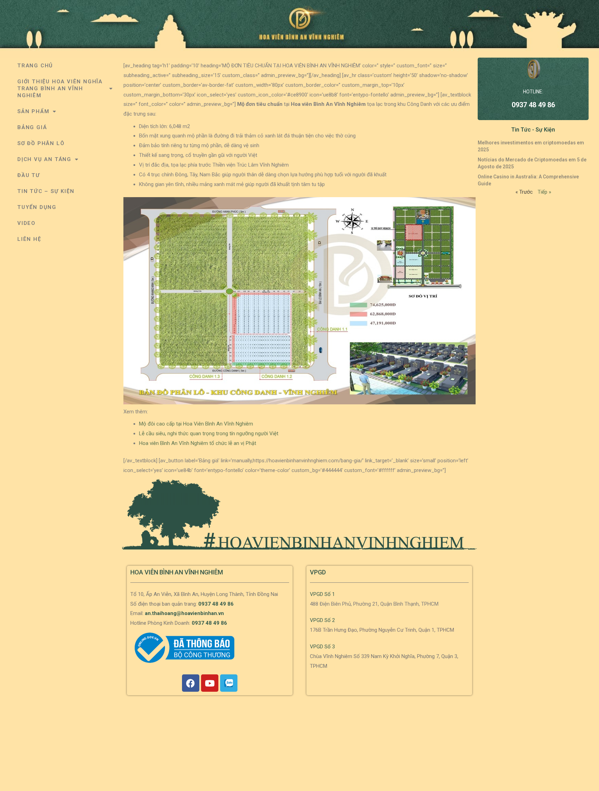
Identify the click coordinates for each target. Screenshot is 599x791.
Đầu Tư (28, 175)
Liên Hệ (29, 239)
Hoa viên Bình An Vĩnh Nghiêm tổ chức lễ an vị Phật (197, 443)
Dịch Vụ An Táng (44, 159)
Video (26, 223)
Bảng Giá (32, 127)
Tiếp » (544, 192)
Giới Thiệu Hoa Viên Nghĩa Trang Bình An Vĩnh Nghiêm (60, 88)
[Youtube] (209, 683)
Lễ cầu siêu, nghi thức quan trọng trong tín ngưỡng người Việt (208, 433)
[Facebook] (190, 683)
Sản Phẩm (33, 111)
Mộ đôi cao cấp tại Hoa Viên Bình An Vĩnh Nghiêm (196, 424)
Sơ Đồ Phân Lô (40, 143)
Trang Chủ (35, 65)
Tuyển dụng (37, 207)
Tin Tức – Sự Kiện (46, 191)
